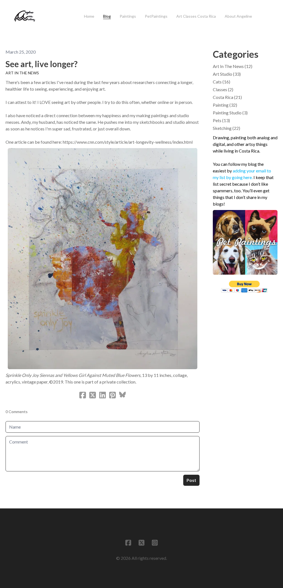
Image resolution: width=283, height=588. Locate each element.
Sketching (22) (226, 128)
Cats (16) (221, 81)
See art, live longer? (42, 64)
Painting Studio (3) (230, 112)
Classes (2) (223, 89)
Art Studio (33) (227, 74)
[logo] (24, 16)
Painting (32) (225, 104)
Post (191, 480)
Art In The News (22, 72)
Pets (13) (221, 120)
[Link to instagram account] (154, 542)
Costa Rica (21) (227, 97)
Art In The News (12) (232, 66)
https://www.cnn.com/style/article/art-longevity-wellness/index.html (128, 142)
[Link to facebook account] (128, 542)
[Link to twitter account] (141, 542)
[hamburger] (42, 13)
